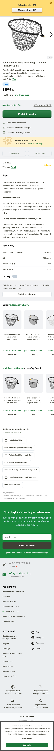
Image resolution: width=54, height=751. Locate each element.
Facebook (38, 643)
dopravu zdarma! (19, 123)
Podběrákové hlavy (18, 305)
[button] (51, 34)
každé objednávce (22, 132)
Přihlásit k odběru (27, 546)
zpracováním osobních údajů (37, 553)
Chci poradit (14, 153)
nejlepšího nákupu (23, 127)
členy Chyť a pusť (21, 95)
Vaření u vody (8, 661)
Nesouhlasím (27, 739)
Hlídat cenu (40, 153)
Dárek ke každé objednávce (14, 616)
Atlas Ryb (6, 649)
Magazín (6, 644)
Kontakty (6, 596)
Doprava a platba (9, 601)
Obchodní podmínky (27, 720)
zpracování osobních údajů (35, 734)
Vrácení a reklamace (11, 606)
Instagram (38, 637)
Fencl (13, 167)
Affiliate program (9, 666)
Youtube (38, 632)
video (6, 84)
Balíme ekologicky (12, 611)
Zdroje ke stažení (9, 676)
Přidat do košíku (27, 114)
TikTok (38, 649)
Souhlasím (27, 745)
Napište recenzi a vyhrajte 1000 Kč (10, 637)
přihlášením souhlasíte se (27, 553)
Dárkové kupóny (9, 671)
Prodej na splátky (10, 621)
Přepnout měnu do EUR (27, 10)
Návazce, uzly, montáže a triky (12, 655)
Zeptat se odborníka (27, 294)
